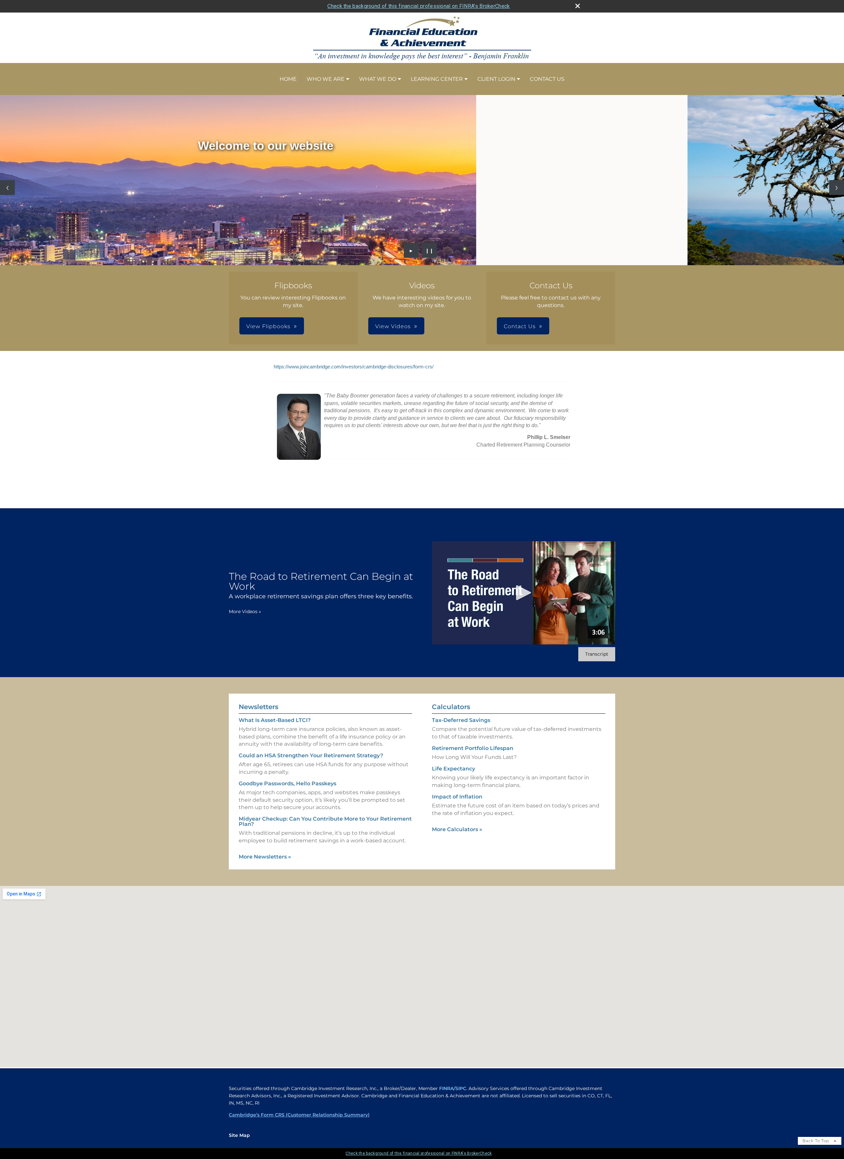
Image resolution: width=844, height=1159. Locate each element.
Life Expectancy (453, 769)
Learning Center (437, 79)
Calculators (451, 707)
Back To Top (816, 1140)
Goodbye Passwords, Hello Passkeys (287, 783)
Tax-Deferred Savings (461, 720)
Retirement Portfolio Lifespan (472, 748)
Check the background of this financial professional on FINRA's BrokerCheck (418, 6)
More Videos (245, 611)
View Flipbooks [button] (268, 326)
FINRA (446, 1088)
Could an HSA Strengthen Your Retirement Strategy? (311, 755)
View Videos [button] (393, 326)
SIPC (460, 1088)
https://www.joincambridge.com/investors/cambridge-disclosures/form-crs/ (354, 366)
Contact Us (547, 79)
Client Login (496, 79)
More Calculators (457, 829)
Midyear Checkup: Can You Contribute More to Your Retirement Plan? (325, 821)
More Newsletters (265, 857)
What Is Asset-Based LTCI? (275, 720)
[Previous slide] (7, 187)
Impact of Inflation (457, 797)
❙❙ (429, 250)
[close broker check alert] (577, 6)
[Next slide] (836, 187)
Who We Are (326, 79)
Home (288, 79)
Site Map (239, 1135)
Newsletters (258, 707)
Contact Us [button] (520, 326)
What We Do (377, 79)
